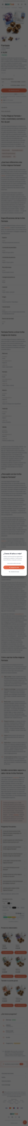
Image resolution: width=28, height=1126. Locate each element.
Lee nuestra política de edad (14, 563)
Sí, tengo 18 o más (14, 567)
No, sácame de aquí (14, 571)
